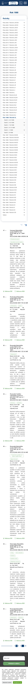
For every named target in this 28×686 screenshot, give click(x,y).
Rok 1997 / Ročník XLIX (10, 95)
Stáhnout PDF (8, 291)
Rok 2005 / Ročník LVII (9, 75)
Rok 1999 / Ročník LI (9, 90)
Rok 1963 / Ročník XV (9, 195)
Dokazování (13, 305)
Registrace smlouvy (15, 561)
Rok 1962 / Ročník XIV (9, 197)
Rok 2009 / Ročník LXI (9, 65)
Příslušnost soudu (15, 239)
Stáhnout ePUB (20, 291)
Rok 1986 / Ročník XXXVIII (11, 137)
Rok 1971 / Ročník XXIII (10, 175)
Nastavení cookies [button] (7, 682)
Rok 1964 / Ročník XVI (9, 192)
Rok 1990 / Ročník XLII (9, 112)
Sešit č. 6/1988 (8, 132)
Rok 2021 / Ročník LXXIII (10, 35)
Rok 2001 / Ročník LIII (9, 85)
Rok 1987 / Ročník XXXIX (10, 135)
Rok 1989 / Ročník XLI (9, 115)
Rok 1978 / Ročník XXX (10, 157)
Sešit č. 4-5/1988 (9, 122)
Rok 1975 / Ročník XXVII (10, 165)
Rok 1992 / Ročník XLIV (10, 107)
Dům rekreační (19, 552)
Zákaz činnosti (14, 459)
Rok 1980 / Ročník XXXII (10, 152)
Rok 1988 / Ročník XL (9, 117)
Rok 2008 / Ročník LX (9, 67)
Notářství (13, 555)
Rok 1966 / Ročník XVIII (10, 187)
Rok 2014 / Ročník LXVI (10, 52)
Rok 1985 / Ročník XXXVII (10, 140)
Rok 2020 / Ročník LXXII (10, 37)
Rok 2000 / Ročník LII (9, 87)
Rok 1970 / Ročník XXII (9, 177)
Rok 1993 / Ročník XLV (9, 105)
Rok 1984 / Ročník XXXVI (10, 142)
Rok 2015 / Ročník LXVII (10, 50)
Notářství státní (14, 558)
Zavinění (19, 402)
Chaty (12, 552)
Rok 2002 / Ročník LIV (9, 82)
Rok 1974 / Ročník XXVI (10, 167)
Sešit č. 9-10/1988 (9, 127)
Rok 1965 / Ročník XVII (9, 190)
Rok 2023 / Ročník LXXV (10, 30)
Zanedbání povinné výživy (17, 242)
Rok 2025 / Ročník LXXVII (10, 25)
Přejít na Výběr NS (13, 3)
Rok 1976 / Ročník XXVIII (10, 162)
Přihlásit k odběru (14, 663)
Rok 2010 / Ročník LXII (9, 62)
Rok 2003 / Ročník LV (9, 80)
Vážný (4, 215)
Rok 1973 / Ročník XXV (10, 170)
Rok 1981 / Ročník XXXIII (10, 150)
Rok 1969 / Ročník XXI (9, 180)
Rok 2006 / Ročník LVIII (10, 72)
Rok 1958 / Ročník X (9, 207)
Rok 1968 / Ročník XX (9, 182)
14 (25, 646)
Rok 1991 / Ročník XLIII (10, 110)
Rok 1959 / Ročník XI (9, 205)
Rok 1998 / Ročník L (9, 92)
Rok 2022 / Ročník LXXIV (10, 32)
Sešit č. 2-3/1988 (9, 120)
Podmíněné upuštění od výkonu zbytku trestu (16, 455)
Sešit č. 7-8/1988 (9, 125)
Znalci (20, 305)
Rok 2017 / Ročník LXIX (10, 45)
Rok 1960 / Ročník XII (9, 202)
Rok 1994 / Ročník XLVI (10, 102)
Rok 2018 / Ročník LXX (10, 42)
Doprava (13, 402)
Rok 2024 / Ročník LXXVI (10, 27)
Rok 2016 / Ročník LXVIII (10, 47)
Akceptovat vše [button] (17, 682)
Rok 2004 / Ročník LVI (9, 77)
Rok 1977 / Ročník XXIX (10, 160)
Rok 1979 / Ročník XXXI (10, 155)
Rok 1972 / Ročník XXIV (10, 172)
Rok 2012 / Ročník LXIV (10, 57)
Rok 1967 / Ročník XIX (9, 185)
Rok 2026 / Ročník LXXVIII (11, 22)
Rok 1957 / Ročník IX (9, 210)
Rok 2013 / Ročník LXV (10, 55)
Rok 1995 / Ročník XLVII (10, 100)
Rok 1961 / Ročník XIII (9, 200)
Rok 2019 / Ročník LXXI (10, 40)
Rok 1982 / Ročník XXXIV (10, 147)
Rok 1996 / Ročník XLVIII (10, 97)
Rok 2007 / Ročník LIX (9, 70)
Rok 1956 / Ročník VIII (9, 212)
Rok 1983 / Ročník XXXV (10, 145)
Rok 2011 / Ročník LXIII (10, 60)
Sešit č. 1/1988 (8, 130)
